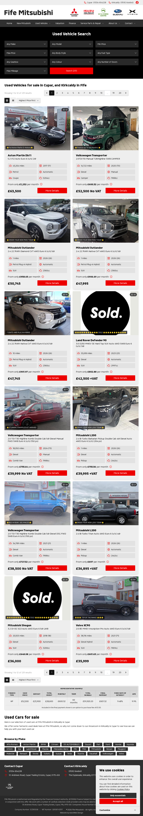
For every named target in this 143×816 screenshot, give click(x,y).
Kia (19, 749)
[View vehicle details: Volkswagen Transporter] (106, 128)
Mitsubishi (96, 749)
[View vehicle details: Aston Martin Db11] (37, 128)
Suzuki (59, 753)
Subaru (47, 753)
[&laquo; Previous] (46, 92)
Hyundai (130, 744)
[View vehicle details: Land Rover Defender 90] (106, 313)
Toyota (80, 753)
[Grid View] (6, 100)
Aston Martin (29, 744)
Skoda (35, 753)
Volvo (121, 753)
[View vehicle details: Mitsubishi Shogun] (37, 598)
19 (114, 93)
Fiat (98, 744)
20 (120, 93)
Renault (23, 753)
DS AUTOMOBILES (72, 744)
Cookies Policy (123, 789)
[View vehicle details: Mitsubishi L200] (106, 408)
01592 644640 (75, 771)
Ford (108, 744)
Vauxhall (93, 753)
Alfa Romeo (12, 744)
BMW (43, 744)
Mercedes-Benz (61, 749)
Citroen (54, 744)
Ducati (88, 744)
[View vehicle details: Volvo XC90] (106, 598)
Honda (118, 744)
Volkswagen (108, 753)
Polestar (10, 753)
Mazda (45, 749)
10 (101, 93)
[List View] (13, 100)
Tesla (69, 753)
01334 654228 (15, 771)
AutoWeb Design (76, 813)
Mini (84, 749)
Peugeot (122, 749)
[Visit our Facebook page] (137, 2)
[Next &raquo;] (125, 92)
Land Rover (31, 749)
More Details (52, 190)
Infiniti (10, 749)
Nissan (109, 749)
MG (75, 749)
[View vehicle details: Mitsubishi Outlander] (37, 221)
